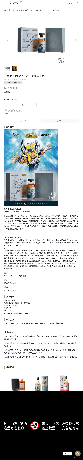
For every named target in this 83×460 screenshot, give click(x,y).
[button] (75, 40)
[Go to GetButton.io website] (77, 457)
